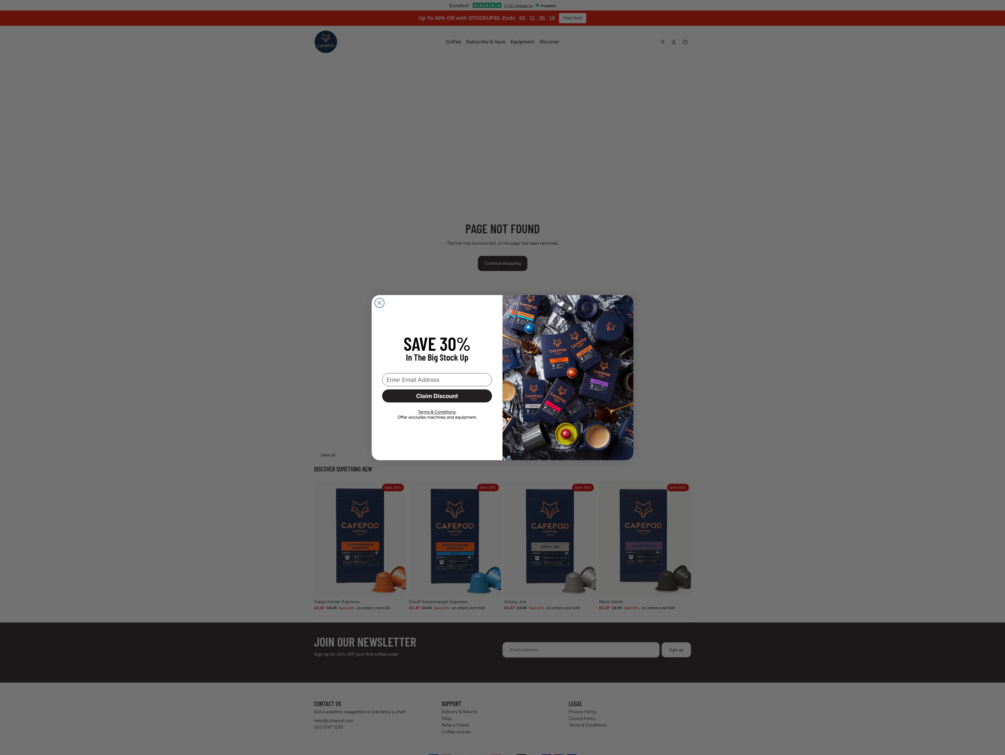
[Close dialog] (379, 303)
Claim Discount (437, 396)
